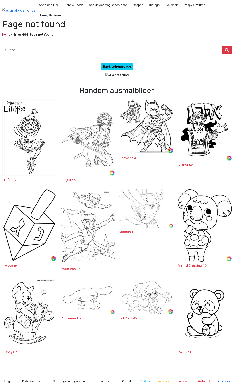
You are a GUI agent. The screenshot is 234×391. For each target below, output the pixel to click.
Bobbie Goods (74, 5)
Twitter (145, 381)
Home (6, 34)
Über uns (103, 381)
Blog (7, 381)
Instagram (164, 381)
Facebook (223, 381)
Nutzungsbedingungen (69, 381)
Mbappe (138, 5)
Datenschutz (31, 381)
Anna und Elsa (49, 5)
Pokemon (171, 5)
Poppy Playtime (194, 5)
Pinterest (203, 381)
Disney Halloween (51, 15)
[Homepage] (19, 10)
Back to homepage (117, 66)
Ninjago (154, 5)
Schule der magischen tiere (108, 5)
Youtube (184, 381)
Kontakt (127, 381)
